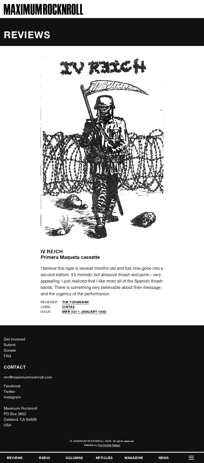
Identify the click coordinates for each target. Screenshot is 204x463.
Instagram (12, 397)
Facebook (12, 386)
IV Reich (52, 251)
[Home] (43, 13)
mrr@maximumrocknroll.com (28, 377)
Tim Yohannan (75, 302)
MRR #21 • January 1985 (84, 312)
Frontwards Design (109, 445)
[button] (191, 458)
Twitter (9, 391)
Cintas (68, 307)
